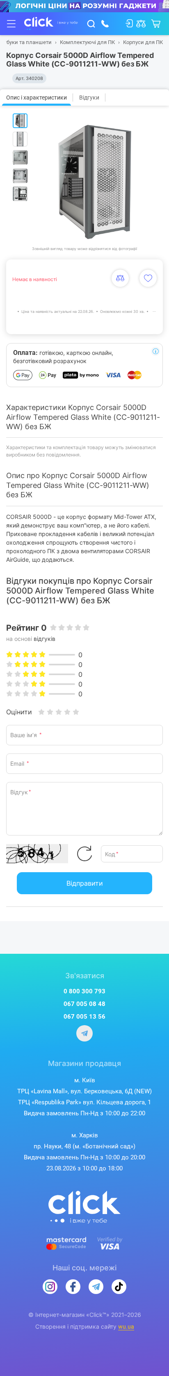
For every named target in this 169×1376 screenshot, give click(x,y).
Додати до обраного (148, 278)
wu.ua (126, 1326)
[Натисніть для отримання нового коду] (84, 854)
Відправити (84, 883)
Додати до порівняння (120, 278)
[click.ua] (51, 24)
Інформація (155, 351)
